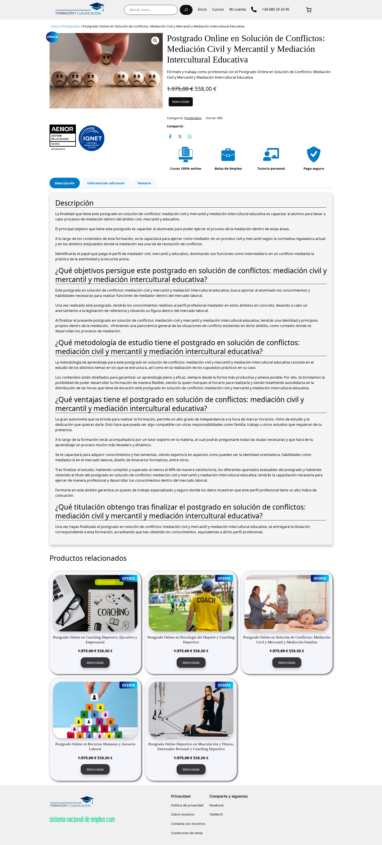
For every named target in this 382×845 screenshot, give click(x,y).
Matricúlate (180, 101)
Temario (144, 183)
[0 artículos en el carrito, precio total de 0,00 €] (309, 10)
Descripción (64, 183)
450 (219, 118)
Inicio (55, 26)
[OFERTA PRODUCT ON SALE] (95, 602)
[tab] (65, 183)
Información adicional (105, 183)
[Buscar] (186, 10)
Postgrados (71, 26)
